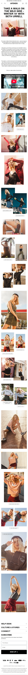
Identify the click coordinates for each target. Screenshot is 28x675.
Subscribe (6, 635)
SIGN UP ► (14, 652)
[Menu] (1, 3)
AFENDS (19, 666)
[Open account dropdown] (23, 3)
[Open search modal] (5, 3)
